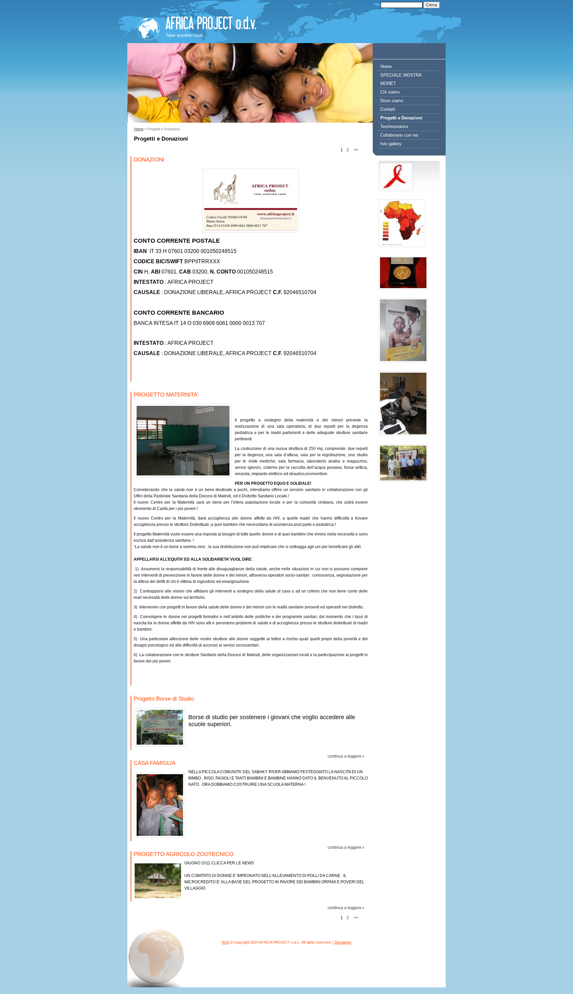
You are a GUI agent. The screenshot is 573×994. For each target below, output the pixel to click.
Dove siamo (391, 100)
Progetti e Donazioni (401, 117)
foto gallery (391, 143)
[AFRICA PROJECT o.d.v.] (148, 27)
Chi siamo (390, 92)
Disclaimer (343, 942)
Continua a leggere (344, 756)
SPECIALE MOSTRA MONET (400, 79)
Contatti (387, 109)
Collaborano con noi (399, 135)
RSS (225, 942)
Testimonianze (394, 126)
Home (139, 129)
